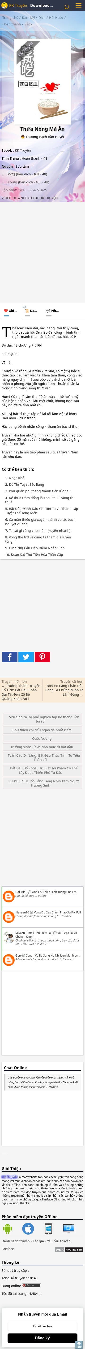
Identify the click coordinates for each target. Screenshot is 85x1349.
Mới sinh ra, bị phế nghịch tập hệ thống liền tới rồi (44, 719)
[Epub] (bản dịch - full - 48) (27, 182)
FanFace (28, 1082)
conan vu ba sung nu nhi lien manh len (52, 955)
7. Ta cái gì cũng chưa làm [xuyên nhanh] (38, 531)
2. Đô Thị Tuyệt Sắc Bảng (24, 484)
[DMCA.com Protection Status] (69, 1250)
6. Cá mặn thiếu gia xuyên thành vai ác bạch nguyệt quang (40, 521)
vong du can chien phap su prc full (57, 912)
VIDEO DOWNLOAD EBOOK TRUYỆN (30, 198)
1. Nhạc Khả (14, 478)
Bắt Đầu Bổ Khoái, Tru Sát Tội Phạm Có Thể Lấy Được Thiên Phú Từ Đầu (44, 770)
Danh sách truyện (16, 1241)
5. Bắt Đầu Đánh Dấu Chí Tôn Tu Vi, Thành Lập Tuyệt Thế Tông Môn (41, 511)
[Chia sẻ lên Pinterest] (42, 657)
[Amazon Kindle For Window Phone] (52, 1229)
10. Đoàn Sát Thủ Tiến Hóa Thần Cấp (34, 555)
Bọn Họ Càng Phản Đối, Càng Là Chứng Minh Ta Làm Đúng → (64, 689)
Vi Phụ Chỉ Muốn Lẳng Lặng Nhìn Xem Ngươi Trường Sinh (44, 783)
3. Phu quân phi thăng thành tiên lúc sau (38, 491)
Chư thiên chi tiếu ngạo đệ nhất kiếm (42, 730)
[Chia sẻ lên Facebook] (9, 657)
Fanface (8, 1249)
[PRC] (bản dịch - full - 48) (26, 174)
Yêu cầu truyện (59, 1241)
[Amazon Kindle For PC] (69, 1233)
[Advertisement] (42, 250)
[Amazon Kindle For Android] (12, 1229)
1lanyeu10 (22, 912)
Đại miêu (21, 892)
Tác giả (38, 1241)
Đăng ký (42, 1338)
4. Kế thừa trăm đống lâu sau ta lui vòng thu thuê (40, 500)
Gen (18, 955)
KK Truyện (18, 5)
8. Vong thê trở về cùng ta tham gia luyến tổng (38, 539)
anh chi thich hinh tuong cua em (54, 892)
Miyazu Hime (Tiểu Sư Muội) (33, 933)
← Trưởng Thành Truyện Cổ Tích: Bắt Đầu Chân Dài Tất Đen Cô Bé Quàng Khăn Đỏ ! (21, 692)
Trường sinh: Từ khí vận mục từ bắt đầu (42, 747)
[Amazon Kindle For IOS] (32, 1229)
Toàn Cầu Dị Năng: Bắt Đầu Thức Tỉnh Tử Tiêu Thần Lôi (44, 757)
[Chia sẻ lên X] (26, 657)
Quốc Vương (42, 738)
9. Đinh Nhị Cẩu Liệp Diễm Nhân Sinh (35, 548)
